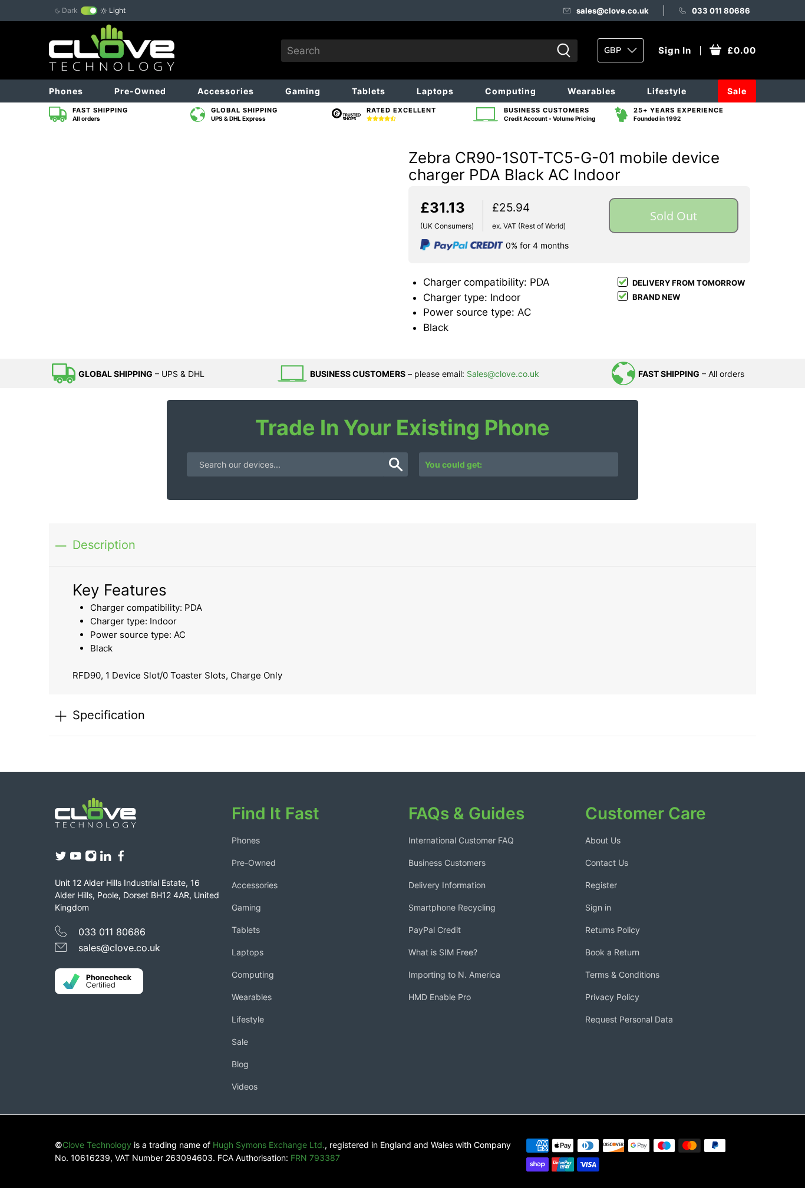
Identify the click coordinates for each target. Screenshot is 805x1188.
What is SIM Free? (442, 952)
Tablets (368, 91)
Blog (240, 1064)
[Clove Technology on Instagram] (91, 858)
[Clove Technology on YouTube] (75, 858)
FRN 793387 (315, 1158)
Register (601, 885)
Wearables (592, 91)
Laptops (435, 91)
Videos (245, 1086)
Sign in (598, 907)
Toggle (89, 10)
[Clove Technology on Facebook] (121, 858)
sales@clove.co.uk (612, 10)
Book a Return (612, 952)
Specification (108, 714)
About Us (603, 840)
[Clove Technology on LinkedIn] (105, 858)
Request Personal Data (629, 1019)
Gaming (303, 91)
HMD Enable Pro (439, 997)
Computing (510, 91)
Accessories (225, 91)
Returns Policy (612, 930)
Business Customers (447, 863)
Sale (737, 91)
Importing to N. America (454, 974)
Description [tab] (104, 544)
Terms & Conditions (622, 974)
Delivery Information (447, 885)
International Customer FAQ (461, 840)
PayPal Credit (434, 930)
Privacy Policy (612, 997)
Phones (66, 91)
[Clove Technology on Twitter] (61, 858)
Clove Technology (96, 1145)
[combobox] (416, 50)
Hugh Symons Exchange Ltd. (269, 1145)
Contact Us (606, 863)
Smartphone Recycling (452, 907)
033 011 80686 (721, 10)
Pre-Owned (140, 91)
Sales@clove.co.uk (503, 374)
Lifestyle (667, 91)
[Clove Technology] (104, 817)
